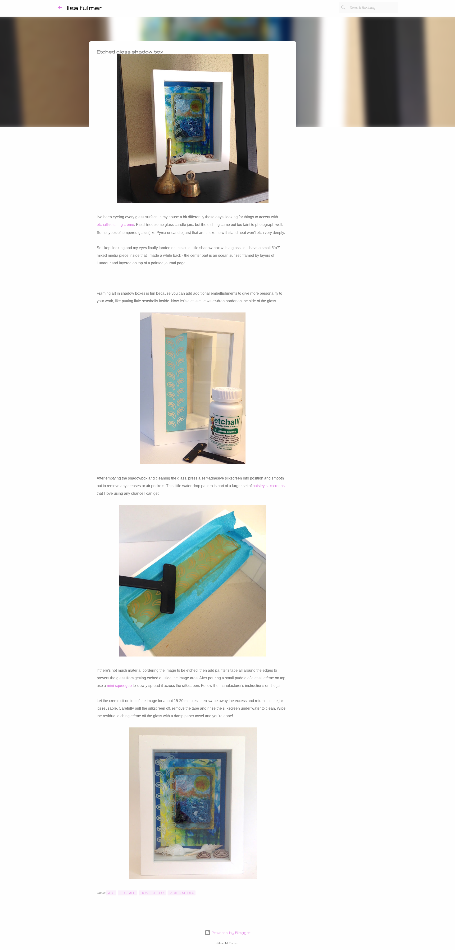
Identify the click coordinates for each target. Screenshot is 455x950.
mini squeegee (119, 686)
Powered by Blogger (230, 933)
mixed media (181, 892)
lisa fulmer (84, 7)
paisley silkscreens (269, 486)
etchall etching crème (115, 225)
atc (111, 892)
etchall (127, 892)
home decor (152, 892)
